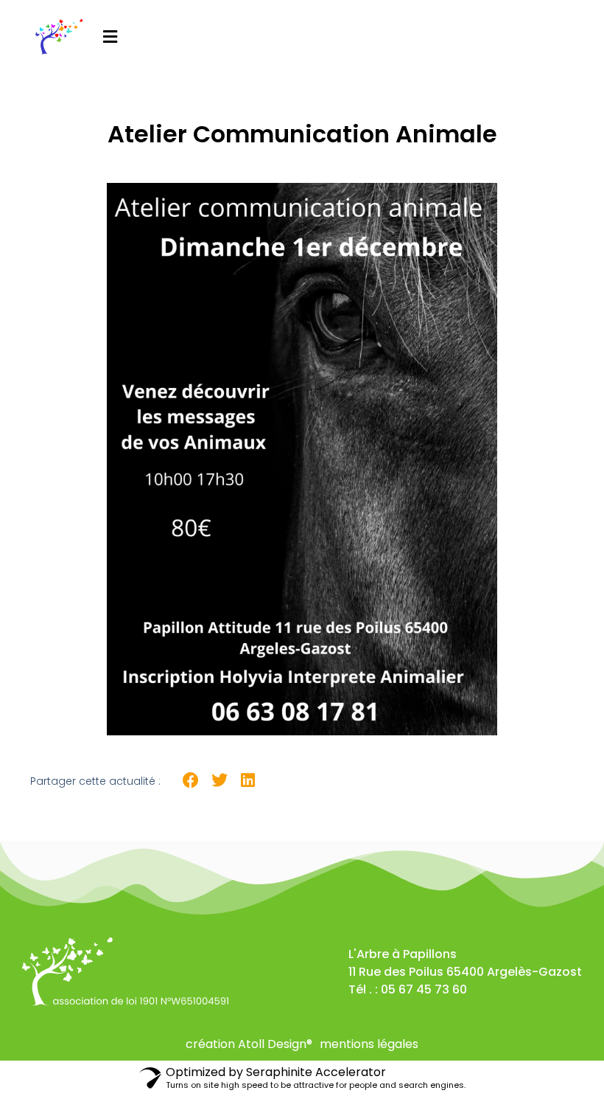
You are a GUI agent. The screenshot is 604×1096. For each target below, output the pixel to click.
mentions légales (369, 1044)
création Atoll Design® (249, 1044)
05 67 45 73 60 (424, 989)
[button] (109, 37)
